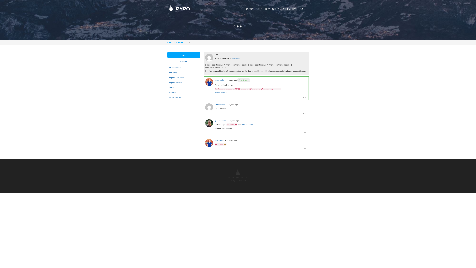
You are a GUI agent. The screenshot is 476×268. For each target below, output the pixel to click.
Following (173, 72)
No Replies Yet (175, 97)
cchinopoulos (235, 58)
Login (301, 9)
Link (304, 97)
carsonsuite (219, 80)
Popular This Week (176, 77)
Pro (260, 9)
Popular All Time (175, 82)
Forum (170, 42)
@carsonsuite (247, 124)
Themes (179, 42)
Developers (272, 9)
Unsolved (173, 92)
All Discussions (175, 67)
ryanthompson (220, 120)
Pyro (182, 8)
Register (183, 61)
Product (249, 9)
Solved (172, 87)
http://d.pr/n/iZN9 (221, 92)
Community (289, 9)
